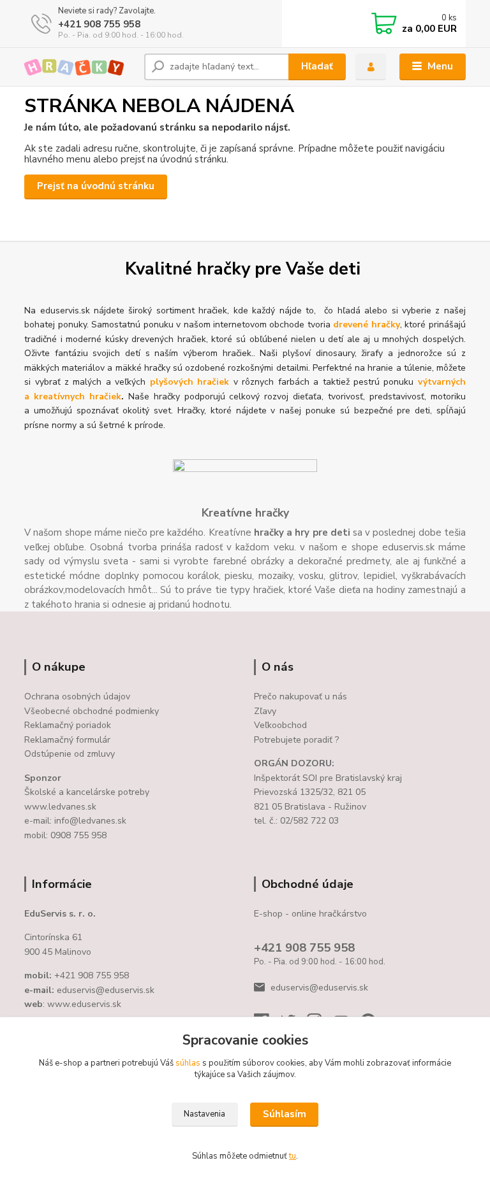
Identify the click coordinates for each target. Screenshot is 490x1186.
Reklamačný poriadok (67, 725)
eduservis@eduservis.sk (319, 988)
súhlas (187, 1063)
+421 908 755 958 (99, 24)
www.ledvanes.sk (60, 807)
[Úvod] (79, 67)
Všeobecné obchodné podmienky (91, 711)
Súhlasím (284, 1114)
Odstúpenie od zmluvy (69, 754)
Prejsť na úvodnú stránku (95, 186)
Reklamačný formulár (67, 740)
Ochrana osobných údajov (77, 696)
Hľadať (317, 66)
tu (292, 1156)
